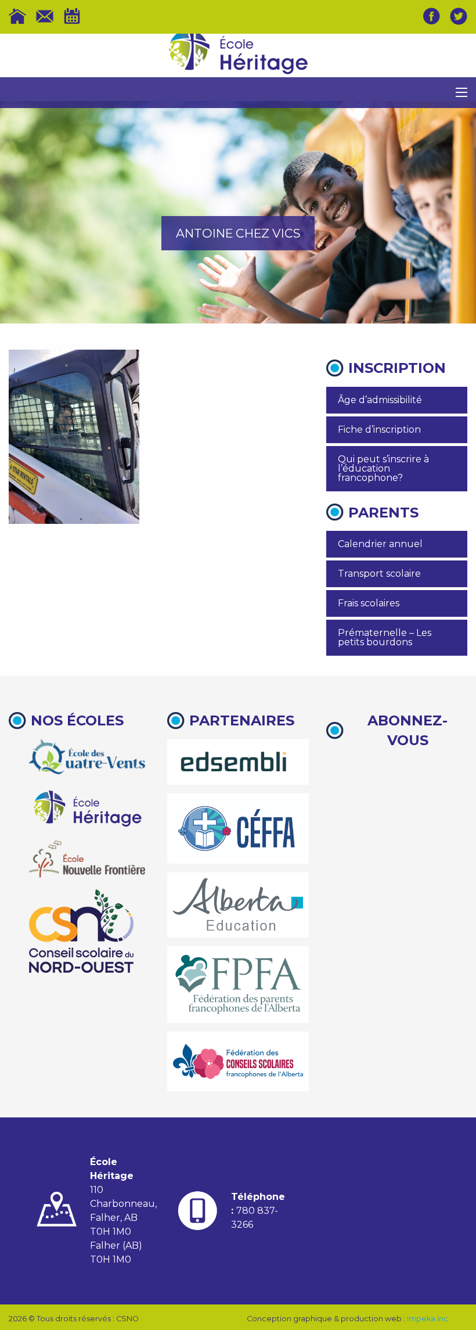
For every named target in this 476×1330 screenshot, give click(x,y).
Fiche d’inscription (379, 429)
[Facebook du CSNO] (431, 16)
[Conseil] (81, 931)
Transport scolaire (379, 573)
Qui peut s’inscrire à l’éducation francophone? (383, 468)
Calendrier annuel (380, 543)
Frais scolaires (368, 603)
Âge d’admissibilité (380, 399)
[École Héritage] (87, 807)
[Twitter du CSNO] (458, 16)
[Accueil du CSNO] (17, 16)
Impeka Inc (427, 1318)
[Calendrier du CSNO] (72, 16)
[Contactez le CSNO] (44, 16)
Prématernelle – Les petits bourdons (384, 637)
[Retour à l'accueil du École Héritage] (238, 56)
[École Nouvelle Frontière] (87, 859)
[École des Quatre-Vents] (87, 756)
